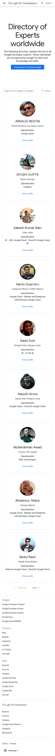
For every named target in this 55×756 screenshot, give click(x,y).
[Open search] (42, 3)
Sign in (49, 3)
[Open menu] (4, 3)
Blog (4, 633)
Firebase (5, 674)
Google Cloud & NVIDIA (11, 621)
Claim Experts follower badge (27, 67)
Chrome (5, 669)
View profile (27, 140)
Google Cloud (7, 686)
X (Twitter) (6, 650)
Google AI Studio (9, 678)
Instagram (6, 641)
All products (7, 733)
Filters (46, 91)
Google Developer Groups (12, 609)
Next (37, 587)
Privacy (13, 744)
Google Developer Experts (13, 613)
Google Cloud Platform (11, 724)
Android (5, 665)
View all (5, 695)
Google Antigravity (10, 682)
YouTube (6, 654)
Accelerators (7, 617)
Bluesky (5, 637)
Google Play (7, 691)
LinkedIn (5, 645)
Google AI (6, 729)
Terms (5, 744)
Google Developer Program (13, 604)
